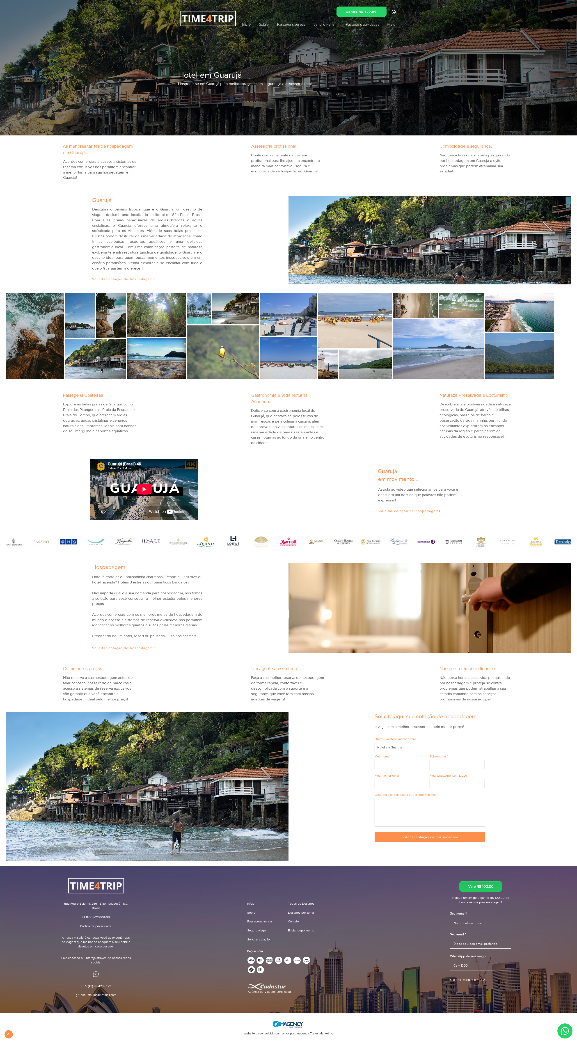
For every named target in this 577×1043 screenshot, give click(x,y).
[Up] (9, 1034)
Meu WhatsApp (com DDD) (448, 775)
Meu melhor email (387, 775)
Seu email (457, 934)
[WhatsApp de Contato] (412, 149)
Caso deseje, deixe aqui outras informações (405, 794)
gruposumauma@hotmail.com (96, 995)
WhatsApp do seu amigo (467, 956)
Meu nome (382, 756)
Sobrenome (438, 756)
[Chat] (393, 12)
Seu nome (457, 913)
